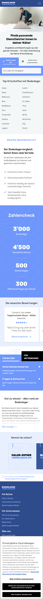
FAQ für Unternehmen (10, 515)
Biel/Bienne (6, 106)
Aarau (4, 88)
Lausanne (5, 124)
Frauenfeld (6, 115)
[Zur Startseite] (11, 3)
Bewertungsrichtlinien (10, 505)
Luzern (25, 88)
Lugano (5, 128)
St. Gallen (26, 101)
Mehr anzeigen (8, 427)
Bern (3, 101)
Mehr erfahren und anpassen (21, 579)
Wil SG (24, 115)
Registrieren (6, 522)
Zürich (24, 128)
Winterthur (26, 119)
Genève (5, 119)
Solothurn (26, 97)
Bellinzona (6, 97)
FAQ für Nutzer (7, 498)
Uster (24, 110)
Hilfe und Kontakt (8, 535)
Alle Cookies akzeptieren (21, 594)
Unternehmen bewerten (11, 502)
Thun (24, 106)
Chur (3, 110)
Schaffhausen (27, 93)
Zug (23, 124)
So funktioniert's (8, 519)
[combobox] (21, 71)
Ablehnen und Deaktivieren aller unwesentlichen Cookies (21, 587)
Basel (4, 93)
